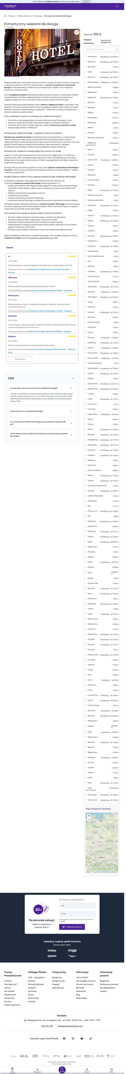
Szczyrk (91, 644)
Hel (89, 261)
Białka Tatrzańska (94, 87)
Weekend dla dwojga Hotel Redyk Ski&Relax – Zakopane (49, 331)
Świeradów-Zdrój (93, 795)
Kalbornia (91, 307)
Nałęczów (92, 460)
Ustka (90, 690)
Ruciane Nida (93, 583)
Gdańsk (91, 215)
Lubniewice (92, 404)
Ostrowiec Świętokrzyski (97, 486)
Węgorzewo (92, 752)
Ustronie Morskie (93, 695)
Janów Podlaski (93, 281)
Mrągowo (91, 455)
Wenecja (91, 716)
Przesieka (91, 552)
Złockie (91, 773)
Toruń (90, 680)
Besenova (91, 77)
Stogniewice (92, 624)
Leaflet (96, 872)
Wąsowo (91, 747)
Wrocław (91, 742)
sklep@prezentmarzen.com (70, 1026)
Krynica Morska (93, 353)
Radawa (91, 557)
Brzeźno (91, 133)
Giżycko (91, 226)
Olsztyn (91, 481)
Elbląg (90, 210)
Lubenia (91, 394)
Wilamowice (92, 721)
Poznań (90, 536)
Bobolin (91, 113)
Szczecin (91, 639)
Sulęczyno (92, 629)
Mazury (90, 424)
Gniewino (91, 231)
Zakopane (91, 757)
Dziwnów (91, 185)
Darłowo (91, 170)
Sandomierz (92, 599)
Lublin (90, 399)
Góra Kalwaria (93, 251)
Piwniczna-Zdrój (93, 511)
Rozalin (90, 578)
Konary (90, 332)
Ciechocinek (92, 160)
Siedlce (91, 609)
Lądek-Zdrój (92, 414)
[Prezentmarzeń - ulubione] (117, 6)
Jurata (90, 302)
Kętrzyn (91, 373)
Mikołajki (91, 434)
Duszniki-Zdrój (93, 180)
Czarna (90, 165)
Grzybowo (92, 246)
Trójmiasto (92, 685)
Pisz (89, 506)
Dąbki (90, 190)
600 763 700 (47, 1026)
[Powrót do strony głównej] (5, 16)
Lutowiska (91, 409)
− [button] (89, 819)
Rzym (90, 593)
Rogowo (91, 567)
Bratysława (92, 123)
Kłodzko (91, 378)
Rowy (90, 573)
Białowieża (92, 97)
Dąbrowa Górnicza (95, 195)
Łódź (89, 788)
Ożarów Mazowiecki (95, 496)
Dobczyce (92, 175)
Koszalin (91, 337)
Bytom (90, 150)
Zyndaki (91, 768)
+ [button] (89, 815)
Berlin (90, 72)
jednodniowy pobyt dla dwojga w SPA (43, 238)
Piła (89, 516)
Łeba (89, 783)
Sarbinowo (92, 604)
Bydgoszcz (92, 143)
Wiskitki (91, 726)
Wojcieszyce (93, 737)
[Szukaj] (116, 49)
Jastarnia (91, 292)
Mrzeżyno (91, 450)
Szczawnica (92, 634)
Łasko (90, 778)
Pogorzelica (92, 526)
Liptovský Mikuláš (93, 384)
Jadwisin (91, 266)
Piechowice (92, 501)
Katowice (91, 317)
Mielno (90, 429)
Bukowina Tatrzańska (96, 138)
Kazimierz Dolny (94, 322)
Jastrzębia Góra (93, 297)
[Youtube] (81, 1038)
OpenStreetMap (105, 872)
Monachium (92, 445)
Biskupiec (91, 108)
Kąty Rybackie (93, 368)
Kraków (91, 348)
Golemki (91, 236)
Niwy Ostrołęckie (94, 470)
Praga (90, 542)
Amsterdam (92, 56)
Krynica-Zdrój (93, 358)
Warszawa (91, 710)
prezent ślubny (28, 120)
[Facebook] (64, 1038)
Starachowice (93, 619)
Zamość (91, 763)
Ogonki (90, 475)
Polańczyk (91, 531)
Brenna (90, 128)
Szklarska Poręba (93, 655)
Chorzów (91, 155)
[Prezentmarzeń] (10, 6)
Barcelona (91, 62)
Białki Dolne (92, 92)
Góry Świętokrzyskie (96, 256)
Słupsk (90, 670)
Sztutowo (91, 660)
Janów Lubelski (93, 276)
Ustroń (90, 700)
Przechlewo (92, 547)
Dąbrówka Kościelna (95, 200)
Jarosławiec (92, 287)
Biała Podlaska (93, 82)
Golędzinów (92, 241)
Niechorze (92, 465)
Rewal (90, 562)
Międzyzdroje (93, 440)
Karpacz (91, 312)
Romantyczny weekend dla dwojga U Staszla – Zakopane (50, 290)
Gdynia (90, 221)
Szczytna (91, 650)
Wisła (90, 732)
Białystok (91, 102)
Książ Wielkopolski (95, 363)
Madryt (90, 419)
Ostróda (91, 491)
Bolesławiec (92, 118)
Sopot (90, 614)
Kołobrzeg (92, 343)
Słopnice (91, 665)
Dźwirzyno (92, 205)
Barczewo (91, 67)
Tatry (90, 675)
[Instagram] (73, 1038)
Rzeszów (91, 588)
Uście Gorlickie (93, 705)
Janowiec (91, 271)
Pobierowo (92, 521)
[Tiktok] (90, 1038)
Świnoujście (92, 800)
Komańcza (92, 327)
